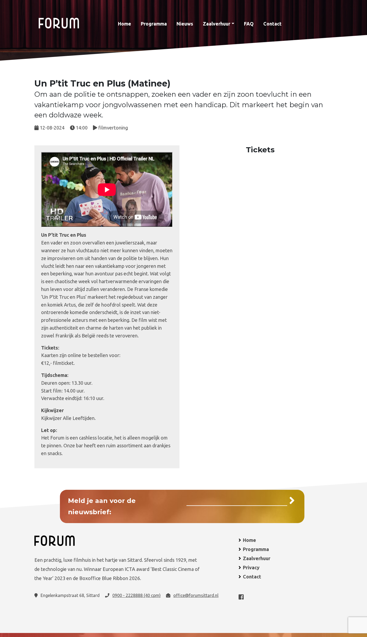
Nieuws (185, 23)
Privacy (251, 567)
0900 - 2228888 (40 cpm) (136, 595)
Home (124, 23)
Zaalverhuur (216, 23)
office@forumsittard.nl (195, 595)
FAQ (249, 23)
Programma (154, 23)
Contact (272, 23)
